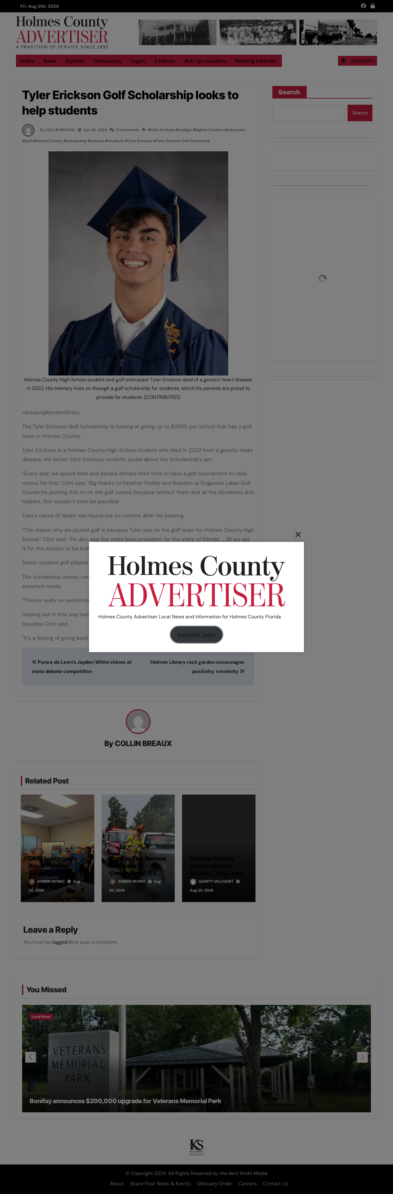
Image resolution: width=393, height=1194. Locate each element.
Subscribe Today (197, 634)
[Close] (298, 534)
